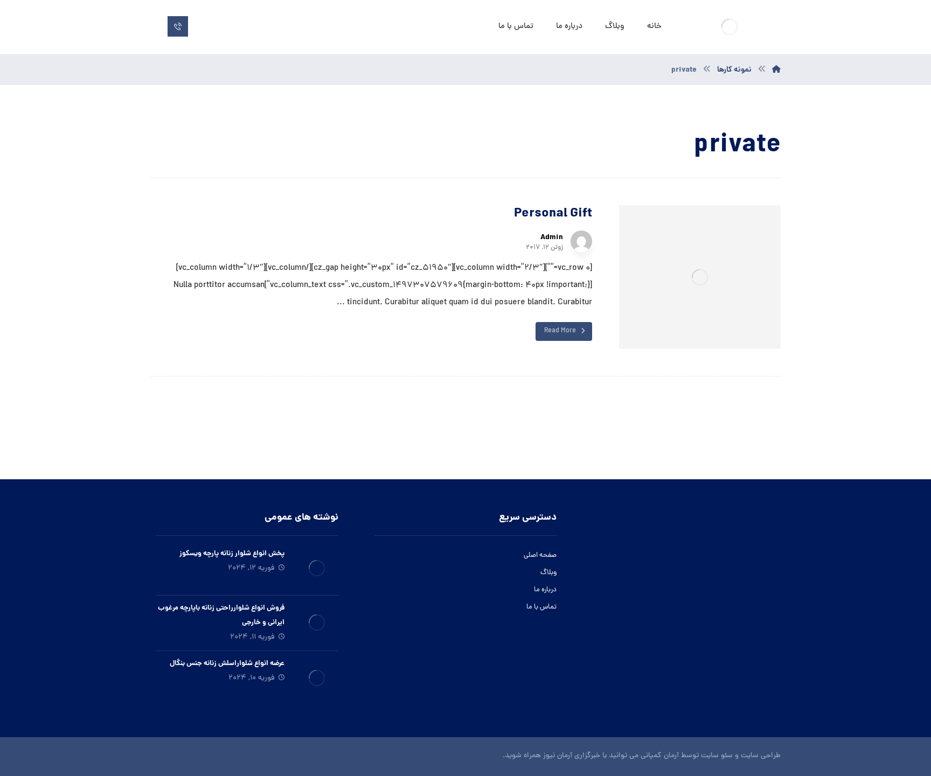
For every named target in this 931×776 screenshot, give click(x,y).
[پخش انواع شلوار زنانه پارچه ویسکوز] (316, 568)
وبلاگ (548, 573)
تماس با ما (541, 607)
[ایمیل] (677, 668)
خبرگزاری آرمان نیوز (571, 755)
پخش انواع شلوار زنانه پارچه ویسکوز (231, 554)
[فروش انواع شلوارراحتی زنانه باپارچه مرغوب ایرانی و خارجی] (316, 622)
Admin (551, 237)
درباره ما (545, 590)
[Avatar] (581, 241)
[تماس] (178, 26)
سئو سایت (717, 755)
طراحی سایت (761, 755)
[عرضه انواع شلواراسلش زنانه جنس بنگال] (316, 678)
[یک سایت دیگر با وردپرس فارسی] (729, 26)
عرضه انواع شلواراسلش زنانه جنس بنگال (227, 663)
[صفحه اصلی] (776, 70)
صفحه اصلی (540, 555)
